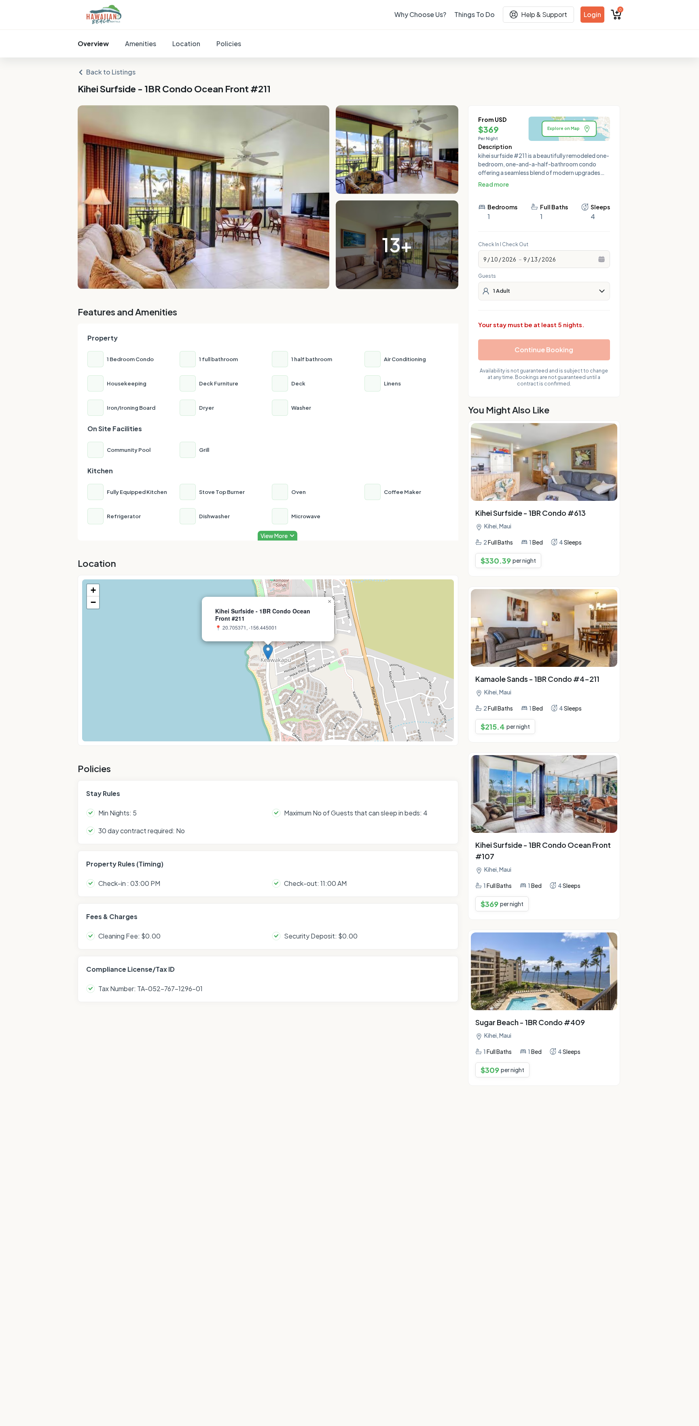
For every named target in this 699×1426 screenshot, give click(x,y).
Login (592, 14)
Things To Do (474, 14)
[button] (268, 652)
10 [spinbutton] (494, 259)
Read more (493, 184)
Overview (93, 43)
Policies (228, 43)
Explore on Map (563, 128)
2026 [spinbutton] (509, 259)
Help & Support (544, 14)
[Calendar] (601, 259)
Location (186, 43)
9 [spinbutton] (485, 259)
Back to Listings (111, 72)
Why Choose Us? (420, 14)
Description (495, 146)
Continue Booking (544, 349)
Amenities (140, 43)
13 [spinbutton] (534, 259)
